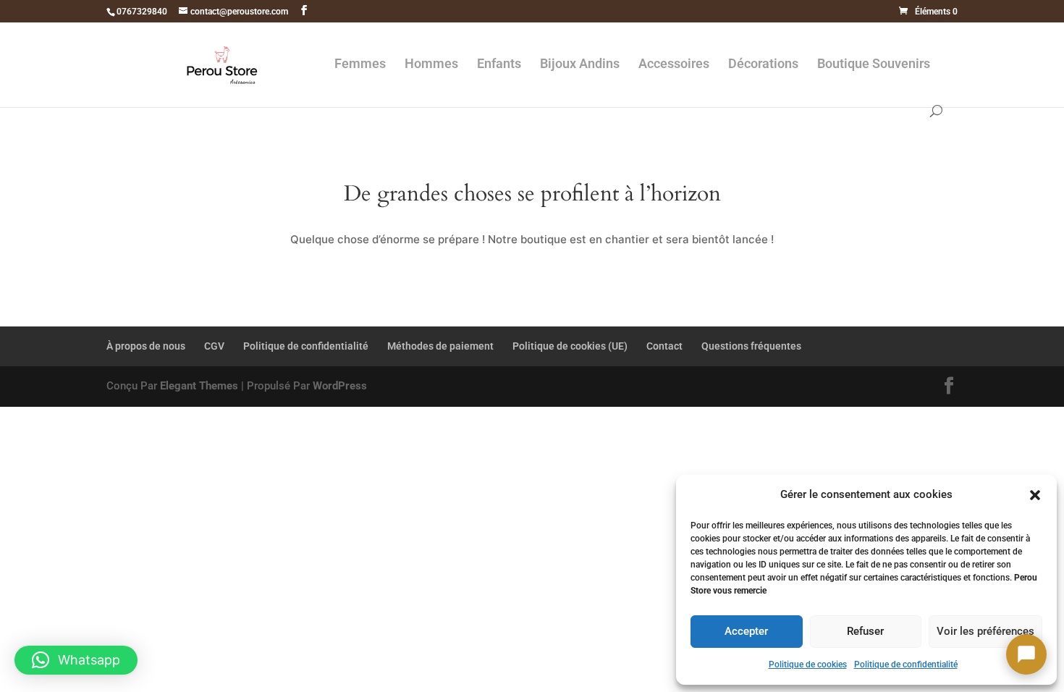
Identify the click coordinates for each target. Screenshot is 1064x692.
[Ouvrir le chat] (1026, 654)
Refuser (865, 631)
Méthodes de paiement (440, 346)
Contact (664, 346)
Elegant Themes (199, 385)
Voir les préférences (985, 631)
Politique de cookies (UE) (570, 346)
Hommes (431, 65)
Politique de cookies (808, 664)
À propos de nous (145, 346)
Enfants (499, 65)
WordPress (340, 385)
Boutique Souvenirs (873, 65)
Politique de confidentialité (906, 664)
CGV (214, 346)
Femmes (360, 65)
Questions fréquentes (751, 346)
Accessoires (673, 65)
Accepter (746, 631)
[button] (1035, 495)
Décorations (763, 65)
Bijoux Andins (580, 65)
